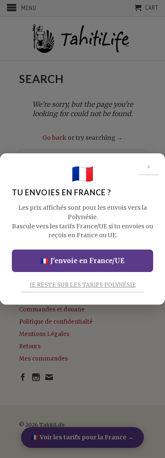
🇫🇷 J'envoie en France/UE (82, 261)
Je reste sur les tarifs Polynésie (83, 285)
